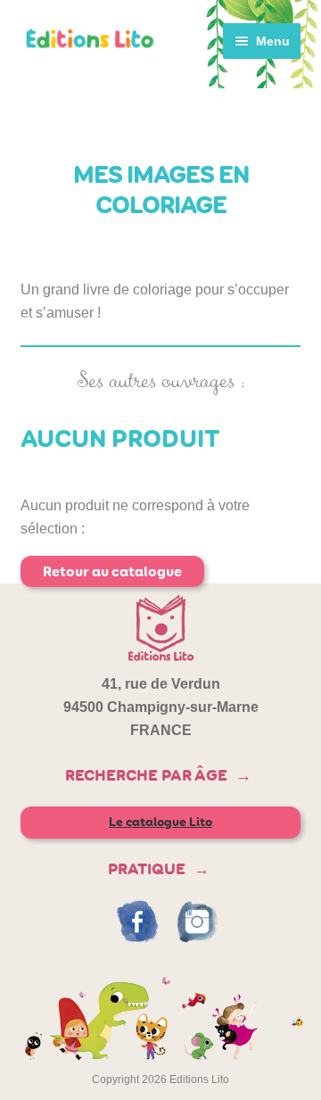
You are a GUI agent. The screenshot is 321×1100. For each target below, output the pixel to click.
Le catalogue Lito (160, 822)
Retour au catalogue (112, 571)
